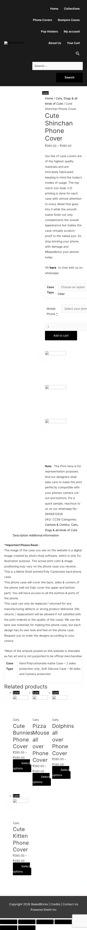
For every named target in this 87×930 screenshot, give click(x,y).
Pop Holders (49, 31)
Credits (55, 904)
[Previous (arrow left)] (8, 927)
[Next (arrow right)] (26, 927)
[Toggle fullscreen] (45, 922)
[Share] (26, 922)
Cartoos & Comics (57, 524)
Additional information (44, 535)
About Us (54, 43)
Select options (21, 765)
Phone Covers (42, 20)
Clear (61, 293)
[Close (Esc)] (8, 922)
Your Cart (73, 43)
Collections (72, 8)
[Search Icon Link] (78, 54)
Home (54, 8)
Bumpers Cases (69, 20)
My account (72, 31)
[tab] (20, 535)
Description (20, 535)
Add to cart (61, 335)
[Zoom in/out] (63, 922)
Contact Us (70, 904)
